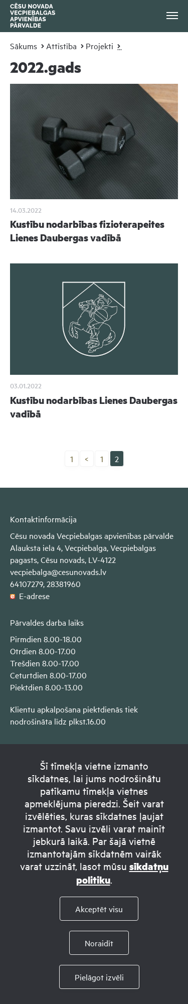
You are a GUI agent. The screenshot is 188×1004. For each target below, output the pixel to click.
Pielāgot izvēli (99, 976)
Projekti (99, 45)
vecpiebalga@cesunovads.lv (58, 571)
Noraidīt (99, 942)
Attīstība (61, 45)
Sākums (23, 45)
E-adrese (32, 595)
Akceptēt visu (99, 908)
